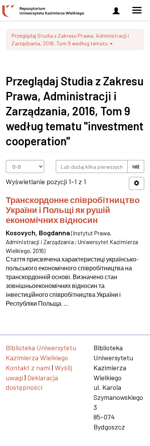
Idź (135, 166)
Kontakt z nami (28, 367)
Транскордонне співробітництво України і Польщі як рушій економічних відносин (73, 210)
